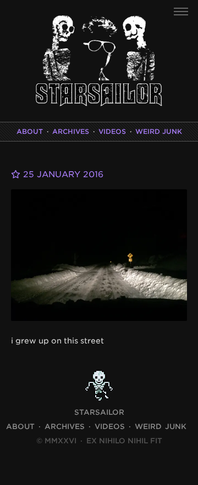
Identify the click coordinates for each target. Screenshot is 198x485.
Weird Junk (158, 131)
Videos (112, 131)
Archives (70, 131)
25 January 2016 (61, 174)
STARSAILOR (99, 412)
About (29, 131)
